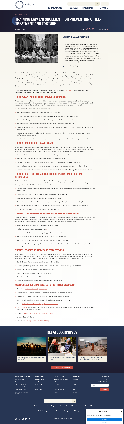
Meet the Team (76, 382)
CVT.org (76, 411)
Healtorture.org (42, 411)
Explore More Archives (62, 367)
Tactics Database (39, 382)
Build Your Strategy (55, 8)
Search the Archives (59, 389)
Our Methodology (19, 379)
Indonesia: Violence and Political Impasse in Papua (37, 313)
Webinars (56, 382)
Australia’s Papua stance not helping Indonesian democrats (40, 304)
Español (56, 392)
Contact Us (76, 387)
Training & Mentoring (20, 384)
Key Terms (18, 382)
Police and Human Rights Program (36, 289)
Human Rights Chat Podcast (61, 379)
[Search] (97, 4)
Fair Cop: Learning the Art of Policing (37, 321)
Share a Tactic (38, 389)
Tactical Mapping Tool (20, 389)
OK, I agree (104, 419)
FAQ (74, 389)
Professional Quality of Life (64, 411)
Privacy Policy (104, 422)
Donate (75, 392)
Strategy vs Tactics (39, 379)
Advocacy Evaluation (20, 387)
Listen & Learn (87, 8)
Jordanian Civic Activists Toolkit (21, 393)
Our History (76, 379)
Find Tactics (74, 8)
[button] (121, 411)
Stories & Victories (58, 387)
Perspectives (57, 384)
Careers (75, 384)
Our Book (37, 387)
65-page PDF (70, 91)
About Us (103, 8)
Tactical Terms (38, 384)
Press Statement (22, 307)
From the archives (22, 14)
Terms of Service (63, 418)
